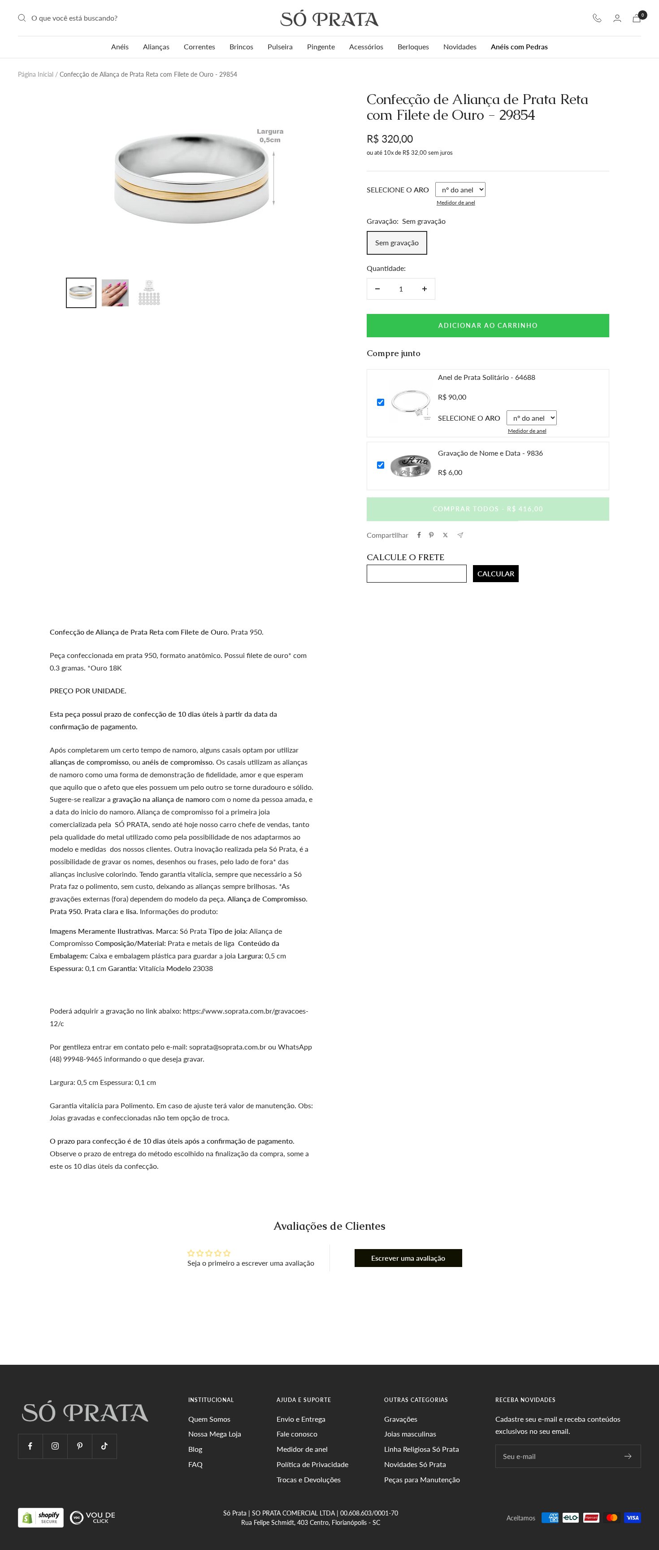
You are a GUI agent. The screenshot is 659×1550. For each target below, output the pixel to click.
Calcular (495, 573)
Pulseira (280, 46)
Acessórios (366, 46)
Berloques (413, 46)
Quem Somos (209, 1419)
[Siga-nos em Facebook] (30, 1446)
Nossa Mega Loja (214, 1433)
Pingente (321, 46)
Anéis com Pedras (519, 46)
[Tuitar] (445, 535)
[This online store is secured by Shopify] (41, 1517)
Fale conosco (297, 1433)
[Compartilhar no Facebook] (419, 535)
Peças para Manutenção (422, 1479)
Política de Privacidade (312, 1464)
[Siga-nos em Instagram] (55, 1446)
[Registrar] (628, 1456)
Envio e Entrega (301, 1419)
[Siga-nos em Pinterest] (79, 1446)
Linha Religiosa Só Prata (421, 1449)
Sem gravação (397, 242)
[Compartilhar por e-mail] (460, 535)
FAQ (195, 1464)
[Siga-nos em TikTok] (104, 1446)
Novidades (460, 46)
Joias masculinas (410, 1433)
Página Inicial (35, 74)
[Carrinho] (636, 18)
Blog (195, 1449)
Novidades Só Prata (415, 1464)
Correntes (199, 46)
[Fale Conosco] (597, 18)
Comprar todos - (488, 509)
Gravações (400, 1419)
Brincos (241, 46)
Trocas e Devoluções (309, 1479)
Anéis (120, 46)
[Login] (617, 18)
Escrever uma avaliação (408, 1258)
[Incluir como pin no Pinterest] (431, 535)
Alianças (156, 46)
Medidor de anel (456, 202)
